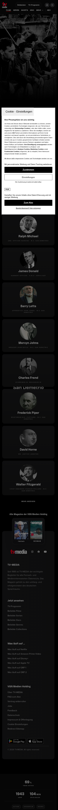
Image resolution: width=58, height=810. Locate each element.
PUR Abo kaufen (28, 203)
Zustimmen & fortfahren (28, 170)
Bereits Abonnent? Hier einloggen (28, 208)
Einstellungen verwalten (28, 177)
